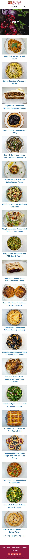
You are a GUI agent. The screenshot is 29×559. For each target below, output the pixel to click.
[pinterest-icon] (17, 554)
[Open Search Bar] (25, 7)
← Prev (6, 535)
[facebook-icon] (12, 554)
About (8, 547)
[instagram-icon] (20, 554)
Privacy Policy (16, 547)
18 (19, 535)
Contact (24, 547)
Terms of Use (14, 550)
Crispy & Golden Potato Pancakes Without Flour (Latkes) (14, 379)
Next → (23, 535)
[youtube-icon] (9, 554)
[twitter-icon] (14, 554)
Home (3, 547)
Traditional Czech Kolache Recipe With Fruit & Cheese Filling (14, 455)
